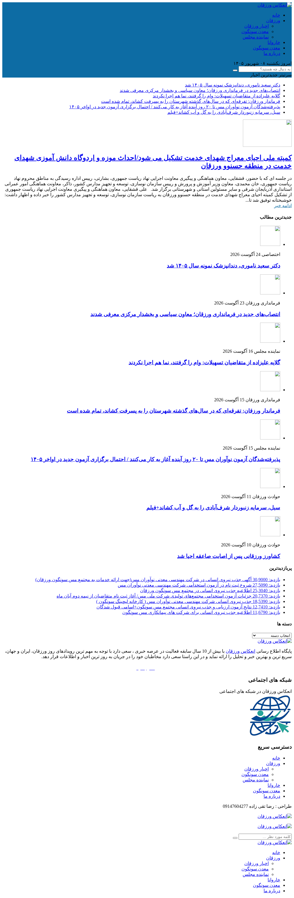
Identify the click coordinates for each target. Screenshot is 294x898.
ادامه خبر (283, 205)
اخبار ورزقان (256, 26)
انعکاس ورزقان (240, 651)
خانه (276, 15)
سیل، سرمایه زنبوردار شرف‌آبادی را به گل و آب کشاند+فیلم (223, 112)
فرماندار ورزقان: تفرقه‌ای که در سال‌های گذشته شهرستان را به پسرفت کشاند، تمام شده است (190, 101)
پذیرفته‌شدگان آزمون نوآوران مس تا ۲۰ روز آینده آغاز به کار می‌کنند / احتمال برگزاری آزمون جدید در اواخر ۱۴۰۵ (174, 106)
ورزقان (273, 20)
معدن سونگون (255, 31)
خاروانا (274, 42)
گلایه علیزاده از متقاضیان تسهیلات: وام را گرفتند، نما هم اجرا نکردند (216, 95)
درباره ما (272, 53)
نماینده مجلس (256, 36)
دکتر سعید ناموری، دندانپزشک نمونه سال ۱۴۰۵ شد (232, 84)
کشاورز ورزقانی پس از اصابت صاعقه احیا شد (228, 556)
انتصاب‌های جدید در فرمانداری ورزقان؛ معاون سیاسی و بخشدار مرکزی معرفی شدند (200, 90)
